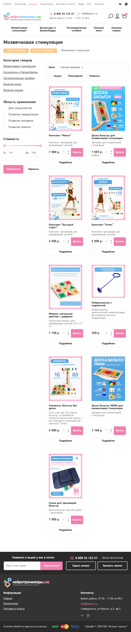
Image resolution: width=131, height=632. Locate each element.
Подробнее (65, 162)
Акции (81, 4)
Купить (77, 152)
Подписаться (51, 565)
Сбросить (33, 169)
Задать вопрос (81, 565)
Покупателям (46, 4)
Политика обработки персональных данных (25, 626)
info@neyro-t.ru (90, 14)
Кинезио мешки (117, 29)
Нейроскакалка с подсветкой (102, 304)
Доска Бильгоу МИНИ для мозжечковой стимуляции (107, 407)
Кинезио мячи (99, 29)
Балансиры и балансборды (48, 29)
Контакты (99, 4)
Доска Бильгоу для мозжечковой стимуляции (107, 137)
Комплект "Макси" (60, 135)
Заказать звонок (112, 565)
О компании (20, 4)
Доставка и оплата (65, 4)
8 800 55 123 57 (64, 14)
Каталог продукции (43, 50)
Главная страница (16, 50)
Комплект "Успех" (102, 225)
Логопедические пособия (76, 29)
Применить (13, 169)
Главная (7, 4)
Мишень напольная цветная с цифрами (60, 315)
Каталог (33, 4)
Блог (89, 4)
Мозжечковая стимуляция (19, 29)
